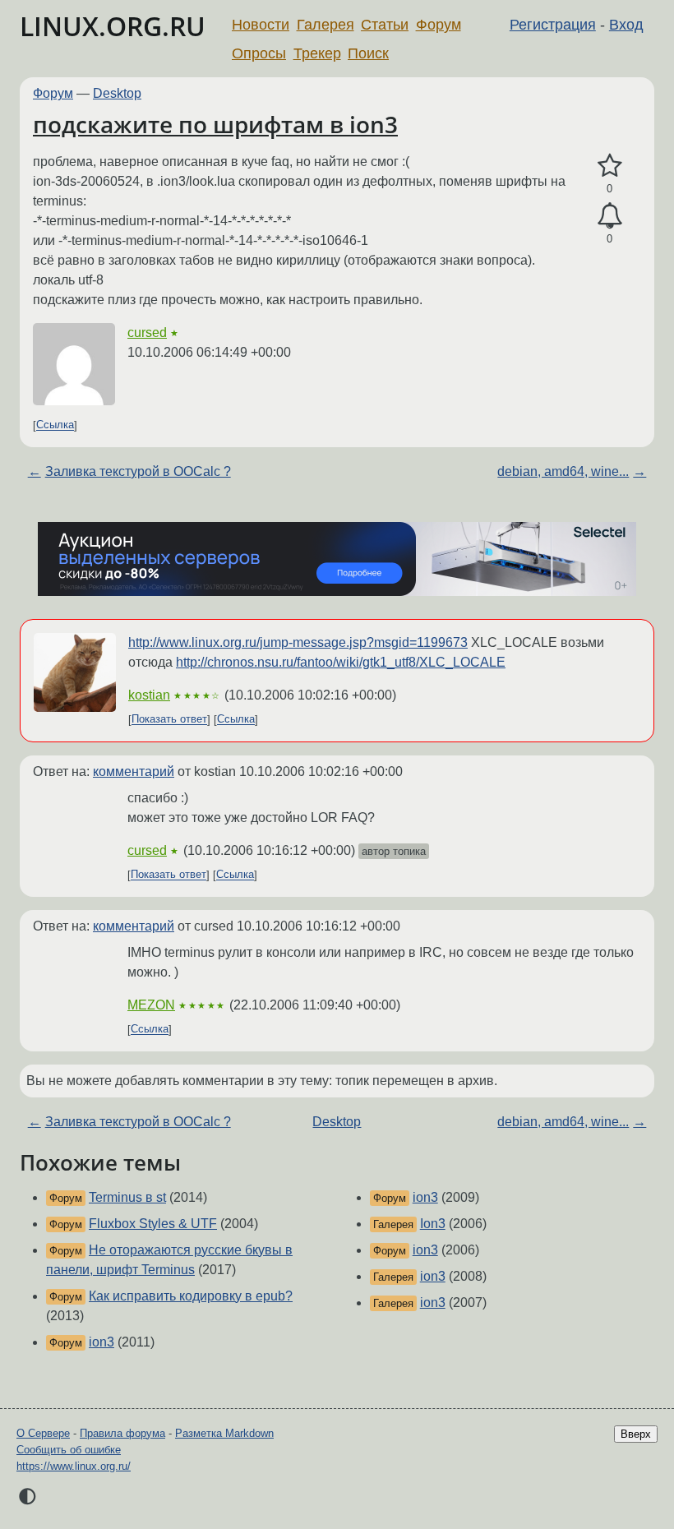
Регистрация (553, 24)
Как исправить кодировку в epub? (191, 1296)
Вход (626, 24)
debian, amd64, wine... (563, 471)
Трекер (317, 53)
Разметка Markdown (224, 1433)
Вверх (636, 1434)
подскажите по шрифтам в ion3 (215, 124)
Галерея (325, 24)
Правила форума (122, 1433)
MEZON (151, 1005)
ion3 (101, 1342)
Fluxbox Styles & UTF (153, 1224)
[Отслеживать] (609, 216)
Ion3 (432, 1224)
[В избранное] (609, 166)
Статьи (385, 24)
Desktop (117, 93)
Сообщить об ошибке (68, 1450)
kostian (149, 695)
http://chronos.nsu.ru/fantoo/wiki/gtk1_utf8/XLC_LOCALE (340, 662)
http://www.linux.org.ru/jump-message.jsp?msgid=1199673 (298, 642)
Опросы (259, 53)
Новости (260, 24)
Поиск (368, 53)
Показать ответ (169, 720)
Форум (438, 24)
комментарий (133, 771)
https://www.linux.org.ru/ (73, 1466)
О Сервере (43, 1433)
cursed (147, 333)
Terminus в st (127, 1197)
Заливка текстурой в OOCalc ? (138, 471)
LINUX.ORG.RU (112, 26)
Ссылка (55, 425)
